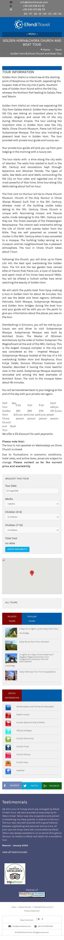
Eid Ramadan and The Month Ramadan (35, 706)
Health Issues (23, 714)
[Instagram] (39, 919)
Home (46, 49)
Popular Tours (31, 618)
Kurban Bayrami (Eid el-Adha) (30, 722)
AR (35, 13)
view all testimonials (14, 852)
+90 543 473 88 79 (33, 9)
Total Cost (11, 538)
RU (60, 13)
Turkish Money (23, 754)
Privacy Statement (31, 911)
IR (40, 13)
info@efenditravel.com (34, 2)
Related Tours (12, 618)
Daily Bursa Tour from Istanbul (34, 641)
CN (44, 13)
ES (49, 13)
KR (55, 13)
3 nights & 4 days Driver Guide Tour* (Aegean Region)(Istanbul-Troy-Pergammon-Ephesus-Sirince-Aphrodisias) (36, 658)
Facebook (14, 785)
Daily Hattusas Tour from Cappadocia (37, 671)
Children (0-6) (13, 512)
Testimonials (14, 802)
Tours (58, 49)
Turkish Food (22, 746)
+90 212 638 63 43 (34, 5)
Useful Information (12, 695)
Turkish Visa (22, 762)
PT (30, 13)
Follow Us (54, 785)
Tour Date (11, 485)
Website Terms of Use (43, 907)
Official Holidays (24, 730)
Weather (20, 770)
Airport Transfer (25, 907)
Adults (9, 499)
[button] (32, 573)
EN (25, 13)
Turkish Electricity (25, 738)
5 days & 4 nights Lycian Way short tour (38, 629)
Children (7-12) (14, 525)
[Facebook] (42, 919)
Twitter (34, 785)
